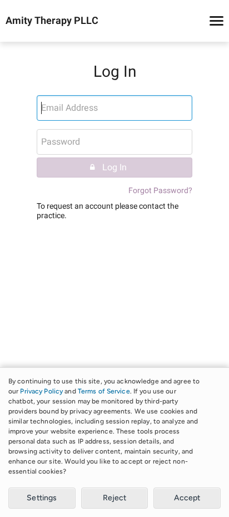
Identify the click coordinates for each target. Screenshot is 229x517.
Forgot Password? (160, 190)
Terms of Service (104, 391)
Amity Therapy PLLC (52, 21)
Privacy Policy (41, 391)
